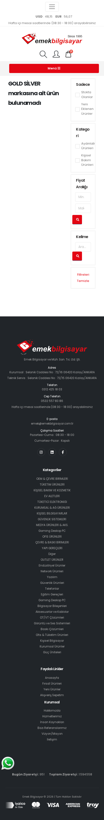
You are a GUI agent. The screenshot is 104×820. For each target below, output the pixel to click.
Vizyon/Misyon (52, 734)
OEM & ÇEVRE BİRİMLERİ (52, 479)
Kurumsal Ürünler (52, 646)
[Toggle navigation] (52, 7)
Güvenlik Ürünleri (52, 583)
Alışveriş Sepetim (52, 695)
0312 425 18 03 (52, 389)
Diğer (52, 554)
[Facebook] (63, 452)
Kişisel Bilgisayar (52, 641)
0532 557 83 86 (52, 401)
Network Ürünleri (52, 571)
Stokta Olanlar (87, 94)
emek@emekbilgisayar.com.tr (52, 424)
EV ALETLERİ (52, 496)
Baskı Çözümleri (52, 629)
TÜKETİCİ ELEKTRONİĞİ (52, 502)
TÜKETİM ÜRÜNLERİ (52, 485)
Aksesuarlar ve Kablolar (52, 612)
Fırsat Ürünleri (52, 684)
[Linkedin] (52, 452)
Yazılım (52, 577)
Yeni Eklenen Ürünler (87, 109)
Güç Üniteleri (52, 652)
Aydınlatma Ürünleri (90, 146)
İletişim (52, 739)
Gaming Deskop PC (52, 531)
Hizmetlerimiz (52, 716)
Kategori (82, 133)
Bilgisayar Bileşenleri (52, 606)
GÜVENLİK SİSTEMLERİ (52, 519)
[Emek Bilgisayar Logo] (52, 39)
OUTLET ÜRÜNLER (52, 560)
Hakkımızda (52, 711)
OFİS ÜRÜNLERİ (52, 537)
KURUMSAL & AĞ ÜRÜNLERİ (52, 508)
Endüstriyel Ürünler (52, 565)
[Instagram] (41, 452)
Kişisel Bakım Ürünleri (87, 160)
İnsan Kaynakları (52, 722)
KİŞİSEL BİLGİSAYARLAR (52, 513)
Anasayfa (52, 678)
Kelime (82, 237)
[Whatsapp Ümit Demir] (8, 763)
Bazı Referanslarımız (52, 728)
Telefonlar (52, 589)
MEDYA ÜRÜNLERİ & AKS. (52, 525)
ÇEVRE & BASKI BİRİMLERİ (52, 542)
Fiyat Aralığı (81, 184)
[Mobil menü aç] (43, 54)
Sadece (83, 84)
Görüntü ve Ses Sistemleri (52, 623)
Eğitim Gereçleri (52, 594)
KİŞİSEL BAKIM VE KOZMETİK (52, 490)
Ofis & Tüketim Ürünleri (52, 635)
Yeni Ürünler (52, 689)
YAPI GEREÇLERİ (52, 548)
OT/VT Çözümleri (52, 618)
